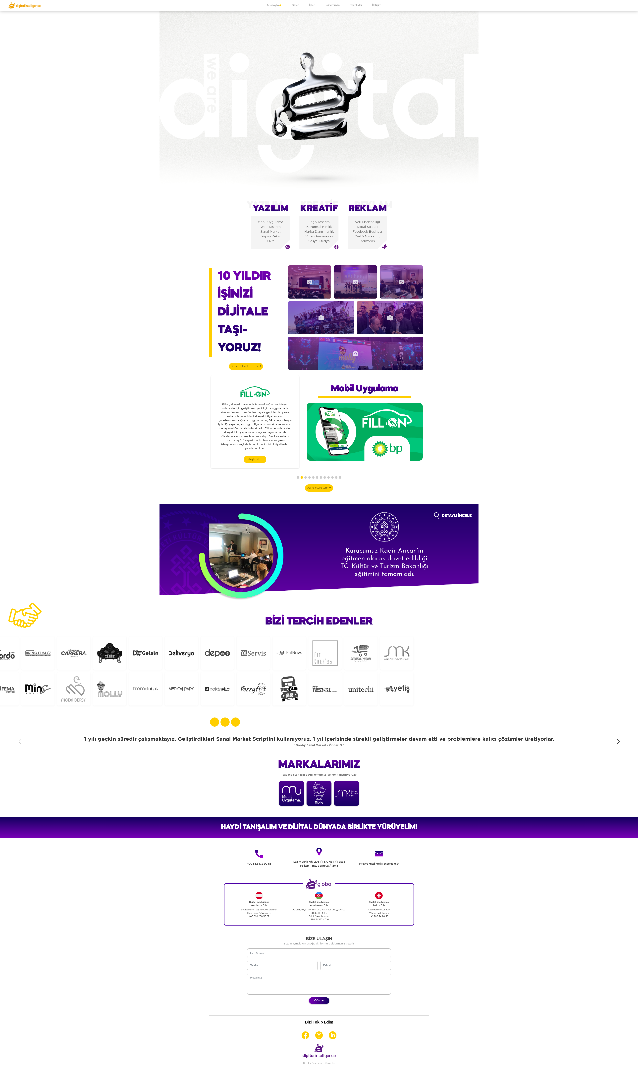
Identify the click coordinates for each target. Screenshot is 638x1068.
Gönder (319, 1000)
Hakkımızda (332, 5)
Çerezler (330, 1063)
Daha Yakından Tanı (245, 366)
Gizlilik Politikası (312, 1063)
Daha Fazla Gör (318, 488)
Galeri (295, 5)
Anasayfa (273, 5)
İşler (312, 5)
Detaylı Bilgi (253, 459)
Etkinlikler (356, 5)
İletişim (376, 5)
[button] (298, 477)
